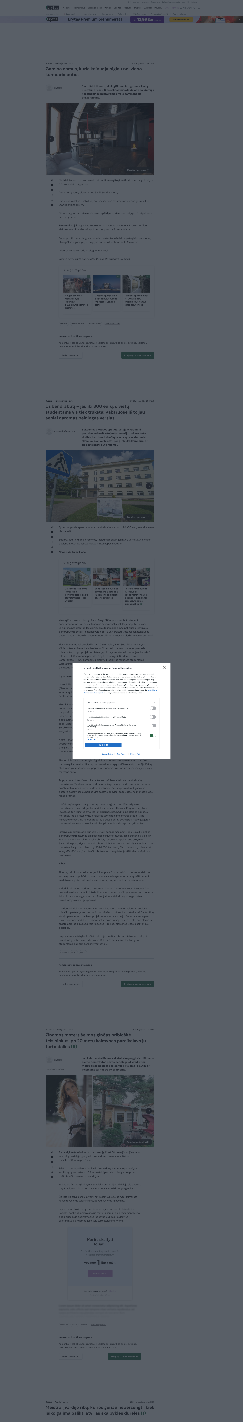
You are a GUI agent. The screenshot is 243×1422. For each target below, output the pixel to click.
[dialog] (121, 711)
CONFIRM (103, 745)
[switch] (153, 708)
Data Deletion (107, 754)
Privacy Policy (135, 754)
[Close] (165, 668)
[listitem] (121, 702)
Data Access (121, 754)
